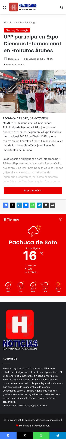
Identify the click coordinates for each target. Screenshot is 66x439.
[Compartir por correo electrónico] (46, 205)
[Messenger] (26, 205)
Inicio (9, 22)
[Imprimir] (52, 205)
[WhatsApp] (32, 205)
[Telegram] (39, 205)
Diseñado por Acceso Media (34, 425)
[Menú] (4, 9)
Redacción (13, 59)
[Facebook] (5, 205)
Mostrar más (32, 190)
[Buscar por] (61, 9)
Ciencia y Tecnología (25, 22)
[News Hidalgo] (23, 7)
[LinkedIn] (19, 205)
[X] (12, 205)
